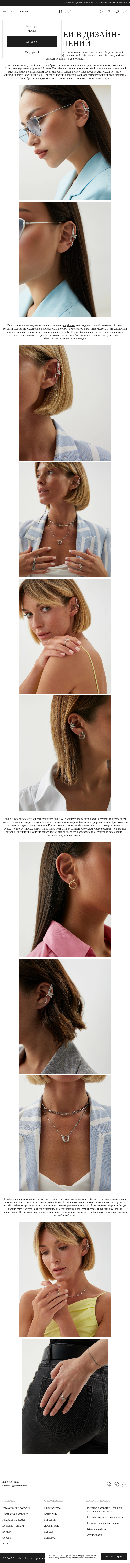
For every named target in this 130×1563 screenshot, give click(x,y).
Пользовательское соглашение (103, 1522)
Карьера (48, 1531)
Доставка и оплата (13, 1525)
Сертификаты (94, 1534)
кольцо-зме (14, 1208)
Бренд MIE (50, 1513)
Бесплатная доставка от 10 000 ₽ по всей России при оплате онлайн (71, 3)
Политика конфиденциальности (104, 1517)
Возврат (7, 1531)
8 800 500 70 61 (11, 1482)
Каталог (24, 11)
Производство (52, 1507)
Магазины (50, 1519)
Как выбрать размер (13, 1519)
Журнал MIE (51, 1525)
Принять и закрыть (114, 1556)
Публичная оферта (96, 1529)
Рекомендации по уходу (16, 1507)
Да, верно (32, 41)
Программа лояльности (15, 1513)
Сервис (6, 1537)
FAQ (5, 1543)
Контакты (50, 1537)
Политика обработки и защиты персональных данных (104, 1509)
